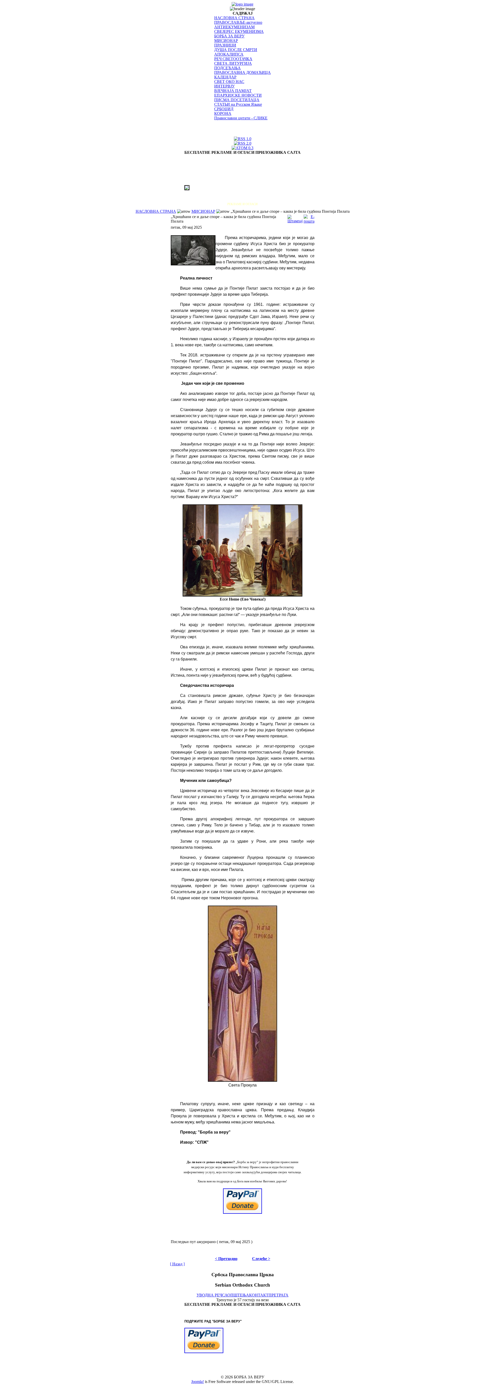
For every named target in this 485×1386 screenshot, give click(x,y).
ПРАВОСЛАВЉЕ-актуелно (238, 22)
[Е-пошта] (309, 218)
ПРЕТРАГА (278, 1295)
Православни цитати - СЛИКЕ (241, 118)
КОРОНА (222, 113)
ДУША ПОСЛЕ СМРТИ (235, 50)
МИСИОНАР (226, 40)
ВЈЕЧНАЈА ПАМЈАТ (233, 91)
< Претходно (226, 1258)
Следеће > (261, 1258)
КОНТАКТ (259, 1295)
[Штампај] (295, 218)
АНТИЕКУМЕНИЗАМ (234, 27)
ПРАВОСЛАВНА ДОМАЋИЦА (242, 72)
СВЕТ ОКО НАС (229, 81)
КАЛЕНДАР (225, 77)
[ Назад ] (177, 1264)
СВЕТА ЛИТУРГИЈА (233, 63)
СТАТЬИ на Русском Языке (238, 104)
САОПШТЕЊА (235, 1295)
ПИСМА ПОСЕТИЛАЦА (236, 100)
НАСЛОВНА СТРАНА (234, 18)
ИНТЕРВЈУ (224, 86)
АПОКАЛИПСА (229, 54)
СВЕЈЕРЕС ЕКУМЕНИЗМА (239, 31)
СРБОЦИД (223, 109)
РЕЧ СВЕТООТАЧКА (233, 59)
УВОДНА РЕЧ (209, 1295)
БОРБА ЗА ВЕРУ (229, 36)
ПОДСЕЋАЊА (227, 68)
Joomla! (197, 1381)
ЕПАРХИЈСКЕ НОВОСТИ (238, 95)
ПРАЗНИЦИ (225, 45)
